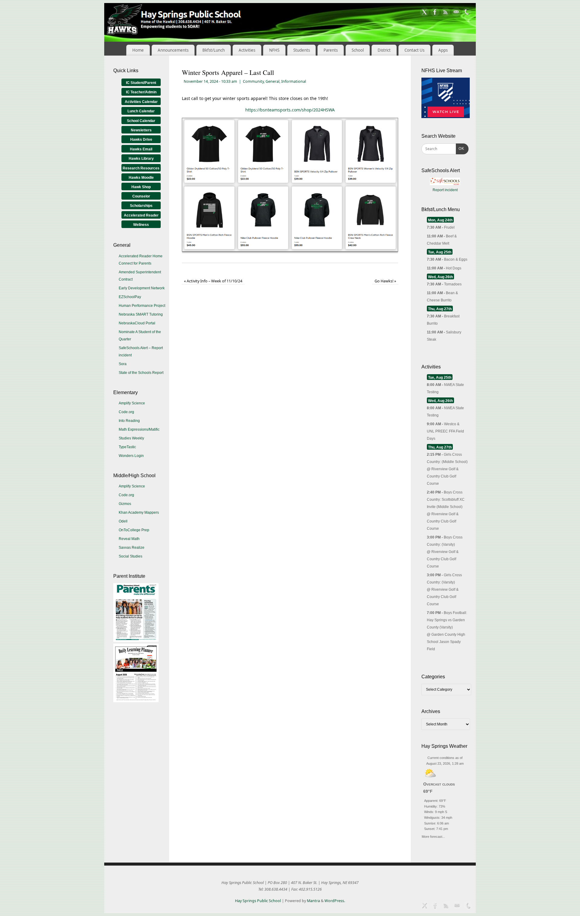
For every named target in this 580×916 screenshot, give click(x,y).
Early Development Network (142, 288)
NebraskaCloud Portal (137, 323)
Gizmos (125, 504)
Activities (247, 50)
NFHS (274, 50)
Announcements (173, 50)
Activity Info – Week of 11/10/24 (213, 281)
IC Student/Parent (141, 83)
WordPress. (334, 900)
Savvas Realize (131, 547)
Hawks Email (141, 149)
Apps (443, 50)
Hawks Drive (141, 139)
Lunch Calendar (141, 111)
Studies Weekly (131, 438)
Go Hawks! (385, 281)
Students (301, 50)
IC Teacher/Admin (141, 92)
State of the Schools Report (141, 373)
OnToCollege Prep (134, 530)
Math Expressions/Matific (139, 429)
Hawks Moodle (141, 177)
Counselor (141, 196)
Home (138, 50)
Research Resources (141, 168)
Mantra (313, 900)
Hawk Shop (141, 187)
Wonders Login (131, 456)
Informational (293, 81)
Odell (123, 521)
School (358, 50)
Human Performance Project (142, 306)
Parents (331, 50)
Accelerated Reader (141, 215)
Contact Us (414, 50)
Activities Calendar (141, 102)
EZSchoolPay (130, 297)
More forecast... (433, 836)
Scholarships (141, 206)
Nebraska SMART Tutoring (141, 314)
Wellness (141, 225)
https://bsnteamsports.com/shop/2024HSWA (290, 110)
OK (460, 148)
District (384, 50)
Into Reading (129, 421)
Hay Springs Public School (258, 900)
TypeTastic (127, 447)
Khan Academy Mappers (139, 512)
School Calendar (141, 121)
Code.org (126, 412)
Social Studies (130, 556)
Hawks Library (141, 158)
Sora (123, 364)
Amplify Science (132, 403)
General (272, 81)
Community (253, 81)
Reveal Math (129, 539)
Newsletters (141, 130)
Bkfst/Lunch (213, 50)
